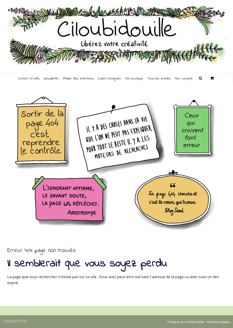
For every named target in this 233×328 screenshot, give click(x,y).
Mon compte (184, 78)
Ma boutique (134, 78)
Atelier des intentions (78, 78)
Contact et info (29, 78)
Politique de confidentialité (185, 322)
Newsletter (51, 78)
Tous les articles (159, 78)
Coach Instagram (109, 78)
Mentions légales (218, 322)
